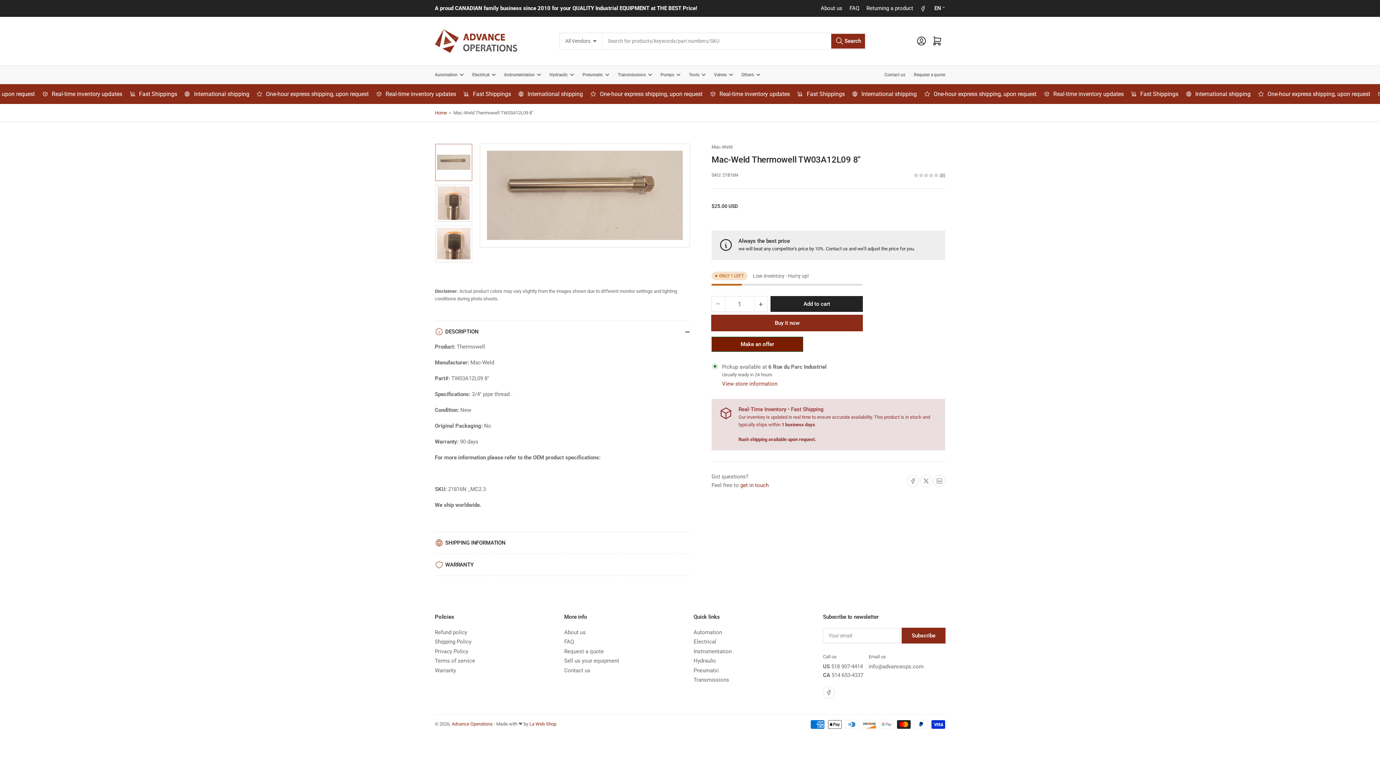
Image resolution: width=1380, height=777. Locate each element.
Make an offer (757, 346)
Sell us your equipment (591, 661)
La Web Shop (542, 724)
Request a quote (929, 74)
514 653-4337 (847, 675)
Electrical (480, 74)
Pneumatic (593, 74)
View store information (749, 384)
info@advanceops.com (896, 666)
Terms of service (455, 661)
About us (831, 8)
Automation (446, 74)
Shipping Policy (453, 642)
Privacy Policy (451, 651)
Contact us (894, 74)
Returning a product (889, 8)
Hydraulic (558, 74)
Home (441, 112)
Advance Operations (472, 724)
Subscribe (923, 635)
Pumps (667, 74)
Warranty (445, 670)
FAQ (854, 8)
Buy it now (787, 323)
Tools (694, 74)
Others (747, 74)
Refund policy (451, 632)
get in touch (754, 485)
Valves (720, 74)
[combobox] (734, 41)
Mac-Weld (722, 147)
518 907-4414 (847, 666)
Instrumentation (519, 74)
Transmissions (632, 74)
